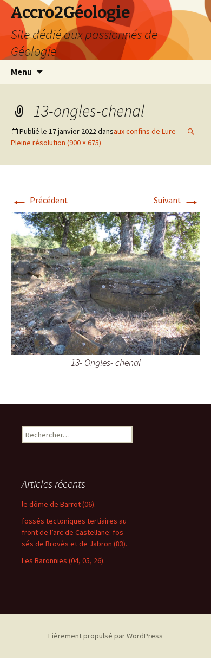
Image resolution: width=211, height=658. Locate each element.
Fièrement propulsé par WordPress (105, 636)
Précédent (39, 200)
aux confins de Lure (145, 131)
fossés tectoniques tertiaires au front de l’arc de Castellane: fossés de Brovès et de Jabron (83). (74, 532)
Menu (21, 71)
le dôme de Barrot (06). (59, 504)
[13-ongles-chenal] (105, 282)
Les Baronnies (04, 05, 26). (63, 560)
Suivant (177, 200)
